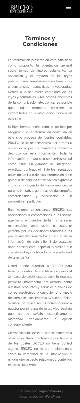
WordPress (53, 396)
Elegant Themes (49, 391)
